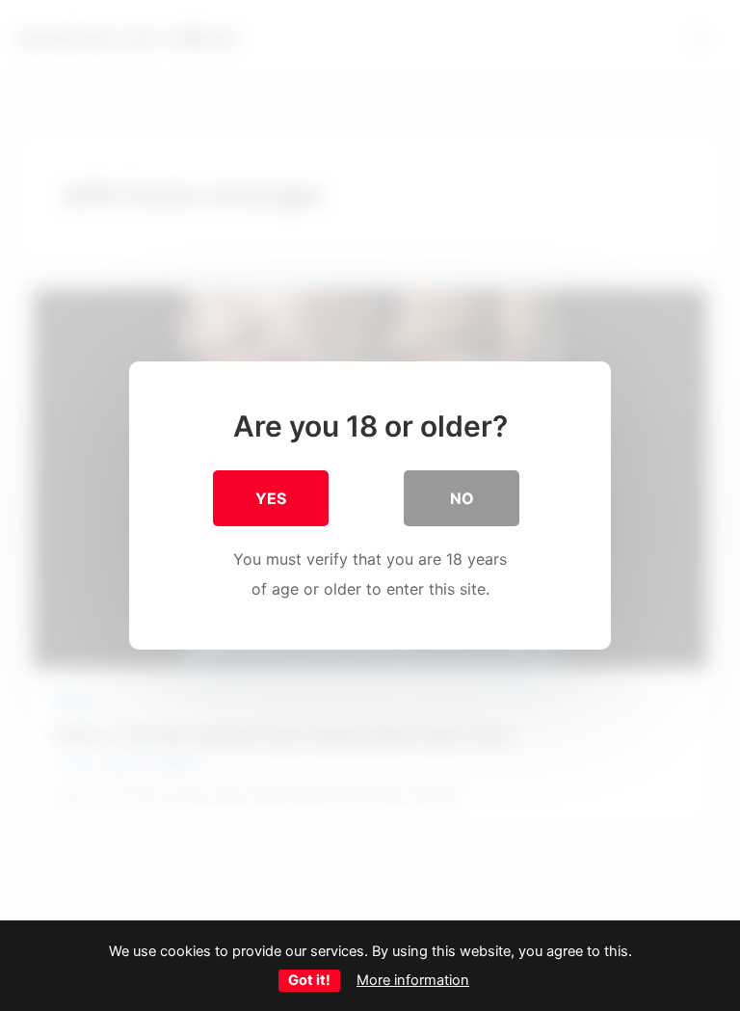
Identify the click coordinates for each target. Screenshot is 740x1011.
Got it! (309, 980)
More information (413, 980)
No (462, 498)
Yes (270, 498)
